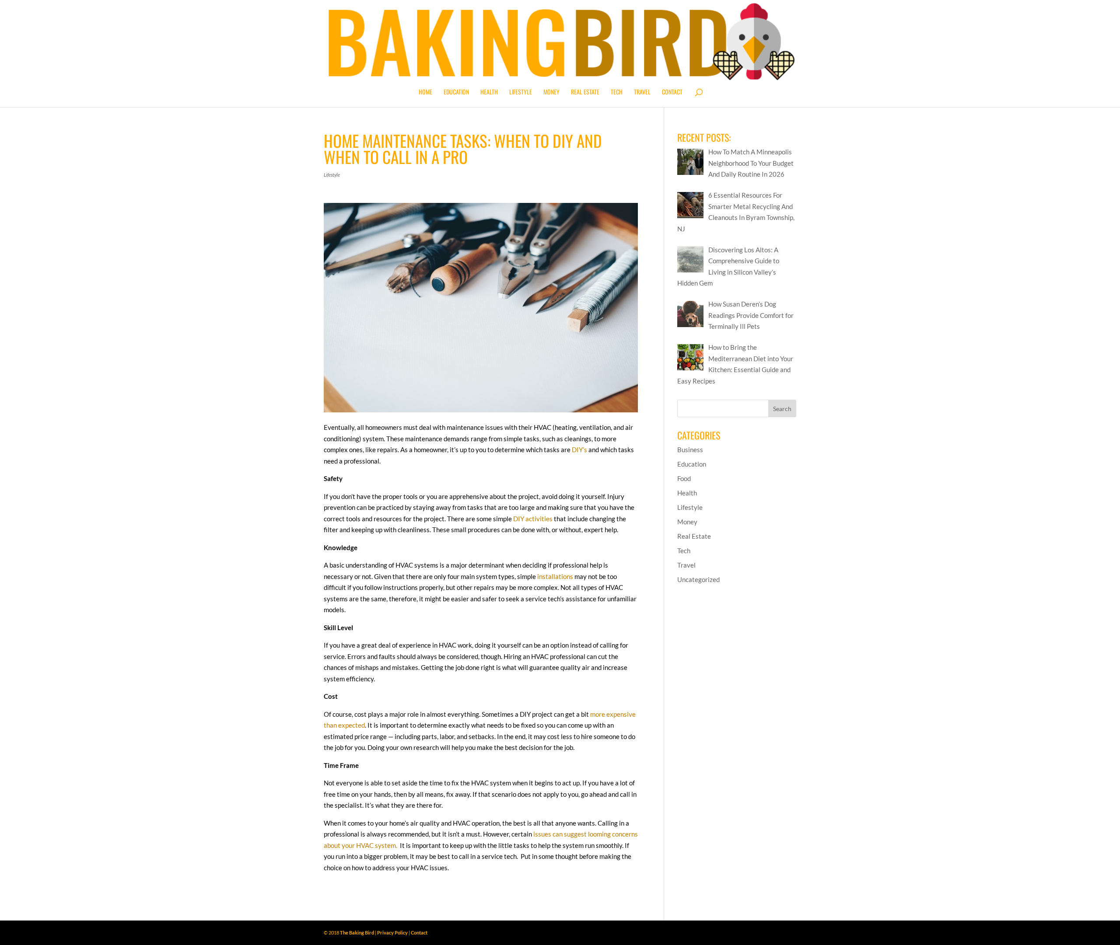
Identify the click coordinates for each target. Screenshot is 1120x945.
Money (551, 92)
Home (425, 92)
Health (489, 92)
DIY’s (579, 449)
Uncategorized (698, 579)
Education (456, 92)
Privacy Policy (392, 932)
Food (684, 478)
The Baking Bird (357, 932)
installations (555, 576)
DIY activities (533, 519)
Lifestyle (520, 92)
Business (690, 449)
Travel (642, 92)
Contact (672, 92)
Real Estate (585, 92)
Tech (617, 92)
